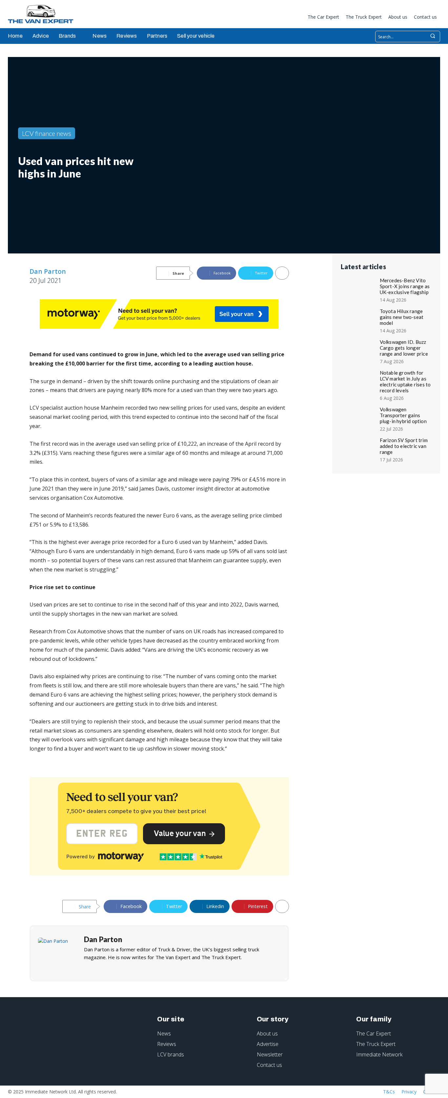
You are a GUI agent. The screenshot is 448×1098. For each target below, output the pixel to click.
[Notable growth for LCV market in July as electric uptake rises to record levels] (359, 380)
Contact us (269, 1065)
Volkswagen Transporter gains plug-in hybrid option (403, 415)
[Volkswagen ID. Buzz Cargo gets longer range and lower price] (359, 350)
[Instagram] (274, 18)
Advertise (267, 1044)
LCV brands (170, 1054)
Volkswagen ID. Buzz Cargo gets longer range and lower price (404, 348)
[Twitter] (296, 18)
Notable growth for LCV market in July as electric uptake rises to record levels (405, 381)
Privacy (409, 1092)
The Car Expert (373, 1033)
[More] (282, 273)
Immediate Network (379, 1054)
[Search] (432, 36)
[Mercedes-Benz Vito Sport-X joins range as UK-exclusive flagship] (359, 288)
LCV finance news (46, 133)
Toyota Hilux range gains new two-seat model (402, 317)
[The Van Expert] (44, 14)
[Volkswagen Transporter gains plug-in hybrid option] (359, 417)
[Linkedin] (285, 18)
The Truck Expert (376, 1044)
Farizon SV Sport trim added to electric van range (404, 446)
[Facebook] (264, 18)
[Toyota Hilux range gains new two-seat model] (359, 319)
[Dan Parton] (57, 953)
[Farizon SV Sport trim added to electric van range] (359, 448)
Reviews (166, 1044)
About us (267, 1033)
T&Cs (389, 1092)
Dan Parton (48, 271)
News (164, 1033)
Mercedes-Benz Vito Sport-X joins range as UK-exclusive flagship (405, 286)
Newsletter (270, 1054)
